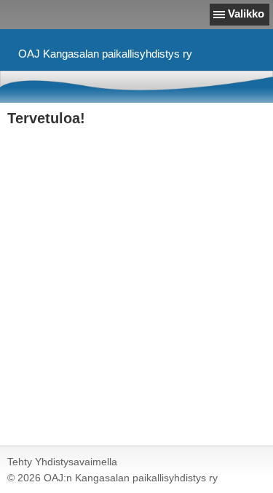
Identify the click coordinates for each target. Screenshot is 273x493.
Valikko (246, 13)
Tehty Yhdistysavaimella (62, 461)
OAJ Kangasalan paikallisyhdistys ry (105, 53)
